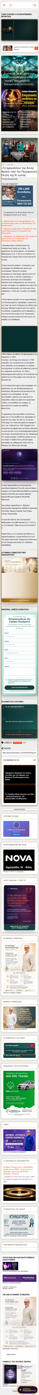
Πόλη (6, 658)
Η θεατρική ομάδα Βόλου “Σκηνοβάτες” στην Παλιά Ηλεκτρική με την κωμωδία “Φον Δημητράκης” (19, 231)
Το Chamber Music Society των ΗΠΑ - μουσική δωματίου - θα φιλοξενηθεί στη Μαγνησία (19, 796)
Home (2, 164)
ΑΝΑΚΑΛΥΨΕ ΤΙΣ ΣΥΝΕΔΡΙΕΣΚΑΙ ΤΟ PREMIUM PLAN (19, 927)
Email (6, 649)
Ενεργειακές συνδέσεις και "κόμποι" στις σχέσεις (19, 104)
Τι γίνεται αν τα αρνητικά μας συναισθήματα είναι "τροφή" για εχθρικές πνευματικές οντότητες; (19, 79)
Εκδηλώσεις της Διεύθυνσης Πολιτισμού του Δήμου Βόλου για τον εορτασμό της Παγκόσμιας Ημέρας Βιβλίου (19, 238)
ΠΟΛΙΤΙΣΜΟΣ (10, 164)
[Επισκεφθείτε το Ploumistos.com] (7, 30)
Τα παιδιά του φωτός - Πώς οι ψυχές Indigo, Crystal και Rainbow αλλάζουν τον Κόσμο (24, 47)
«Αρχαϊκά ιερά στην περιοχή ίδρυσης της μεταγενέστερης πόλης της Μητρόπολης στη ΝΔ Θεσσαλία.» (18, 223)
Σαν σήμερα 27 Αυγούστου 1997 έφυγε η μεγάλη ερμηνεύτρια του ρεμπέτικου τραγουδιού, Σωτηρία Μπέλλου (28, 118)
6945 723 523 (20, 31)
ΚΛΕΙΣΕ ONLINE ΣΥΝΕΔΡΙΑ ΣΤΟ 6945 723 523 (19, 600)
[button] (19, 905)
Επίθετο (7, 641)
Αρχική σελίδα (11, 1354)
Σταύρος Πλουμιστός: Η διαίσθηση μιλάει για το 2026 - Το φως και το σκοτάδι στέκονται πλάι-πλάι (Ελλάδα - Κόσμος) (18, 1170)
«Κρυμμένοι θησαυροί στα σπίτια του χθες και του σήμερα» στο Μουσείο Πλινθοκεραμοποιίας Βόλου (18, 776)
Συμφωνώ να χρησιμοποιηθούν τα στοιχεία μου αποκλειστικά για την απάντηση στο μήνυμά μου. (20, 681)
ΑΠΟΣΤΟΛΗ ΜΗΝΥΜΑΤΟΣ (19, 687)
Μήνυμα (7, 666)
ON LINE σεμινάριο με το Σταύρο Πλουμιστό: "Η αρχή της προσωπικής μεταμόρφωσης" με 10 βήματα (10, 118)
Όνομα (7, 633)
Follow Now (16, 834)
